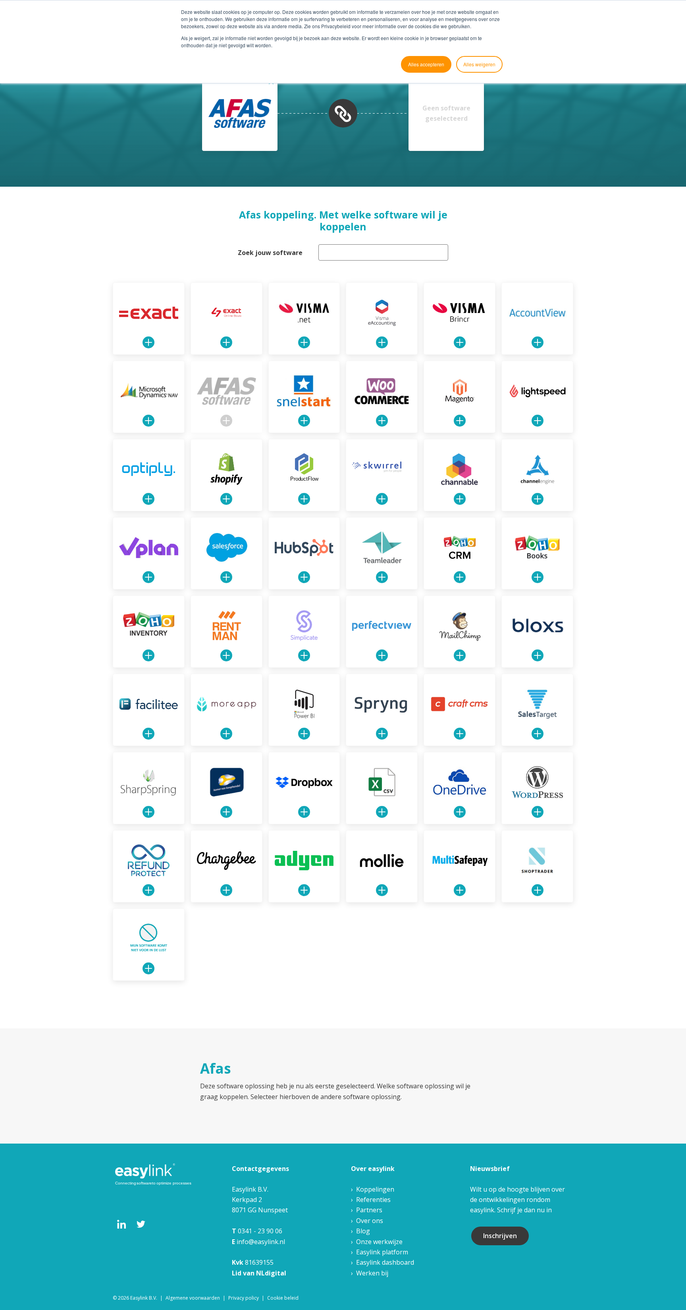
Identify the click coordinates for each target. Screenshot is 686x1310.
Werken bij (372, 1273)
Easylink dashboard (385, 1262)
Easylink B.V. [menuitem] (143, 1298)
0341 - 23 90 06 (260, 1231)
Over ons (369, 1220)
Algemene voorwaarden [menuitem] (193, 1298)
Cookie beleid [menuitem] (283, 1298)
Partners (369, 1210)
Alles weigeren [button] (479, 64)
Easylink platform (382, 1252)
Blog (363, 1231)
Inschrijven (500, 1235)
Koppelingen (375, 1189)
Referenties (373, 1199)
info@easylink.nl (261, 1241)
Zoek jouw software (270, 252)
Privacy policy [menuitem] (243, 1298)
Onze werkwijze (379, 1241)
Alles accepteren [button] (426, 64)
